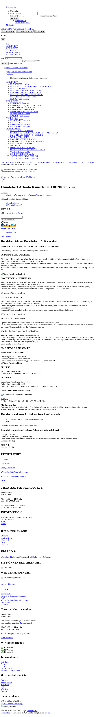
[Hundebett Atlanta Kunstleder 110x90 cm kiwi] (19, 177)
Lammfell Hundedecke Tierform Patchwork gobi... (19, 425)
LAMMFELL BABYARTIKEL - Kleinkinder (27, 141)
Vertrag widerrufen (8, 468)
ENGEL (40, 419)
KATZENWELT (12, 48)
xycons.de (48, 713)
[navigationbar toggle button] (8, 31)
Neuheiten (5, 691)
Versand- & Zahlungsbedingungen (13, 476)
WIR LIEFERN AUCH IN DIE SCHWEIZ (22, 156)
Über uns (4, 536)
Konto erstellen (20, 21)
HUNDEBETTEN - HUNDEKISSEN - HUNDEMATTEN (32, 86)
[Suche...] (29, 61)
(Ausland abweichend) (43, 195)
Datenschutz (5, 464)
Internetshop (5, 713)
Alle (7, 44)
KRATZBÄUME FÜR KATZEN (23, 107)
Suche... (38, 61)
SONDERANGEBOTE (15, 54)
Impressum (5, 459)
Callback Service (7, 519)
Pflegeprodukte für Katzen (20, 114)
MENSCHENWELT (13, 52)
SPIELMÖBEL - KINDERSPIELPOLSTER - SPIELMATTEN (34, 133)
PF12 (3, 179)
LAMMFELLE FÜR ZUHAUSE (23, 139)
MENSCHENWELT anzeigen (21, 131)
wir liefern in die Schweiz (10, 670)
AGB (3, 480)
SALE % (4, 689)
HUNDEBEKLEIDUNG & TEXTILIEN (26, 90)
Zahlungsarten (6, 594)
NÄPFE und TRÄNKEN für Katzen (24, 112)
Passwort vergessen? (22, 23)
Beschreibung (11, 232)
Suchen (3, 524)
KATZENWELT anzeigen (20, 103)
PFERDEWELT (12, 50)
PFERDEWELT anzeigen (20, 120)
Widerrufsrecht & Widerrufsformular (14, 472)
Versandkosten (32, 711)
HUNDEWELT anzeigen (19, 84)
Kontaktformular (7, 638)
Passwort (13, 16)
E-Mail (12, 13)
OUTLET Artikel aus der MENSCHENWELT (27, 150)
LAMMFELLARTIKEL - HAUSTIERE (25, 93)
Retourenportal (26, 623)
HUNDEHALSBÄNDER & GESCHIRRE (26, 95)
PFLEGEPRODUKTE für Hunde (23, 97)
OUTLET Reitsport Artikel (20, 152)
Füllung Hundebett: (14, 199)
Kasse (3, 542)
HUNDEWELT (12, 46)
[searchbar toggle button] (39, 31)
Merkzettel (10, 25)
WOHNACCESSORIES (19, 137)
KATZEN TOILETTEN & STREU (23, 110)
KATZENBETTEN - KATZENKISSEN (25, 105)
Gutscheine (5, 662)
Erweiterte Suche (15, 63)
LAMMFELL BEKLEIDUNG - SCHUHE (26, 135)
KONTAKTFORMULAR (11, 507)
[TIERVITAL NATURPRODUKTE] (17, 29)
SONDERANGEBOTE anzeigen (22, 148)
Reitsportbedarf (16, 122)
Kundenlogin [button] (11, 7)
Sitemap (4, 522)
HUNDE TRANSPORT (19, 88)
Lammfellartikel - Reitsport (20, 124)
